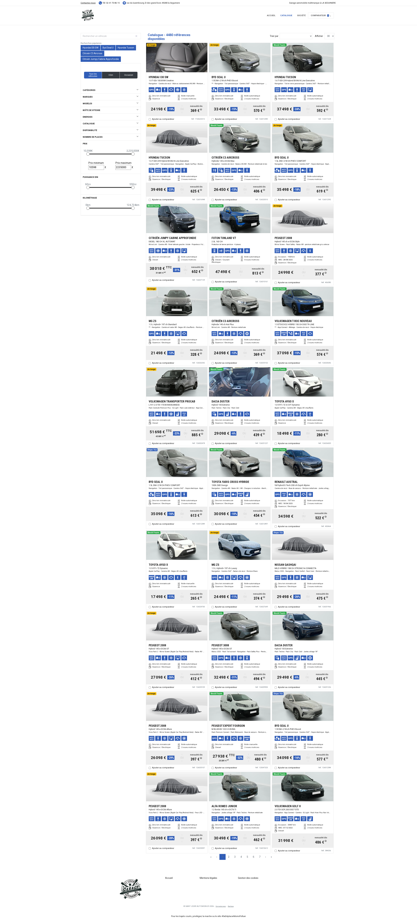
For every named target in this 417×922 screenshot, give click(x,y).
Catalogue (286, 15)
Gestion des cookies (248, 878)
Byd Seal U (108, 47)
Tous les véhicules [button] (92, 75)
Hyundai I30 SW (90, 47)
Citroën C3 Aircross (92, 53)
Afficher (319, 36)
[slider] (88, 154)
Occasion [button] (128, 75)
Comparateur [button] (320, 15)
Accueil (271, 15)
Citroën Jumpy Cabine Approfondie (101, 59)
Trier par (274, 36)
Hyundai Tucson (126, 47)
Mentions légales (208, 878)
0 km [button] (111, 75)
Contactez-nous (88, 3)
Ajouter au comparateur (163, 119)
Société (301, 15)
